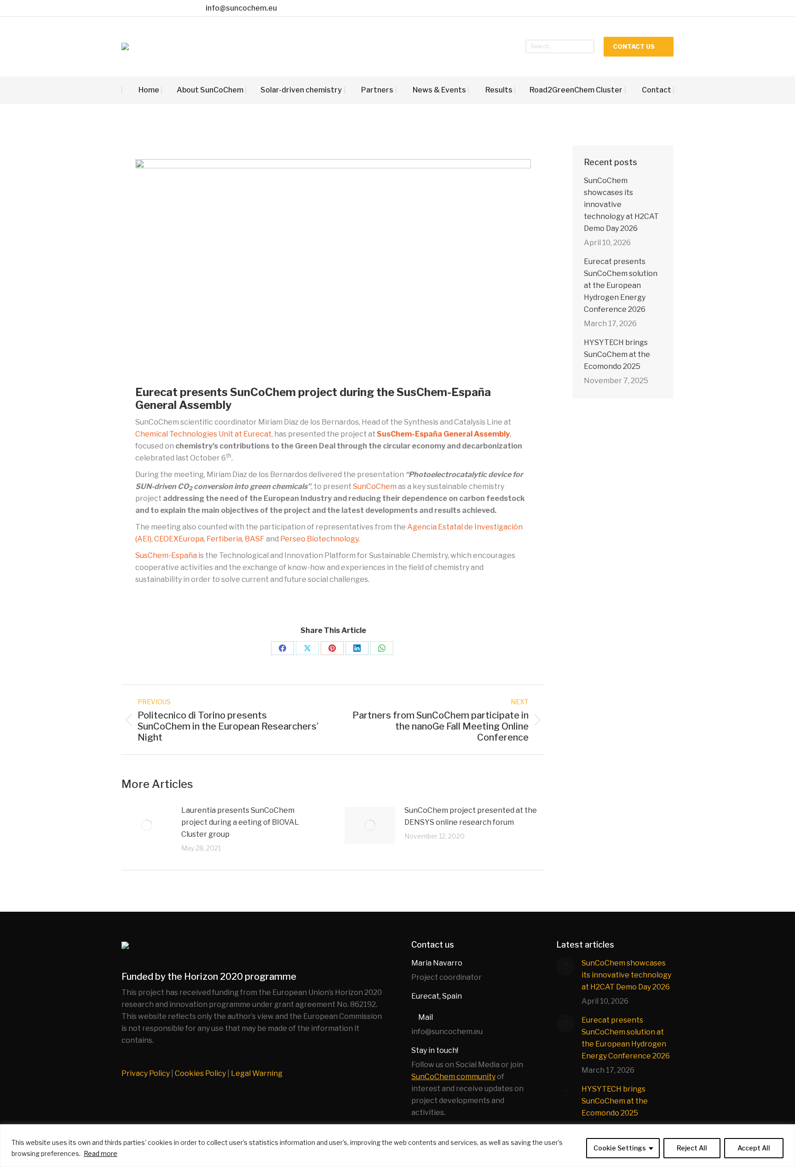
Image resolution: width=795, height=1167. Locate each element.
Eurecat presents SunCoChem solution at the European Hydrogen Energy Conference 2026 (620, 285)
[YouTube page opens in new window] (160, 8)
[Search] (587, 46)
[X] (307, 648)
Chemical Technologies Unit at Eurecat (203, 434)
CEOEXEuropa (179, 539)
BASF (255, 539)
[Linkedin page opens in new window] (174, 8)
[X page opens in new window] (145, 8)
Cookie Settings (619, 1148)
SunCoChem (375, 486)
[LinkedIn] (357, 648)
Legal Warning (256, 1073)
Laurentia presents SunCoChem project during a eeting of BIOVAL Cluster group (240, 822)
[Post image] (146, 825)
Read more (100, 1153)
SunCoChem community (453, 1076)
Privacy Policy (145, 1073)
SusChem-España (166, 555)
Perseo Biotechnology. (320, 539)
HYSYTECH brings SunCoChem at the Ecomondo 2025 (617, 354)
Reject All (692, 1148)
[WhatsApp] (381, 648)
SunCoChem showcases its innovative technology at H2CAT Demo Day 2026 (621, 204)
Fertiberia (224, 539)
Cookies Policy (200, 1073)
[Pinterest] (332, 648)
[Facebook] (282, 648)
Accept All (753, 1148)
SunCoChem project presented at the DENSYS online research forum (470, 816)
